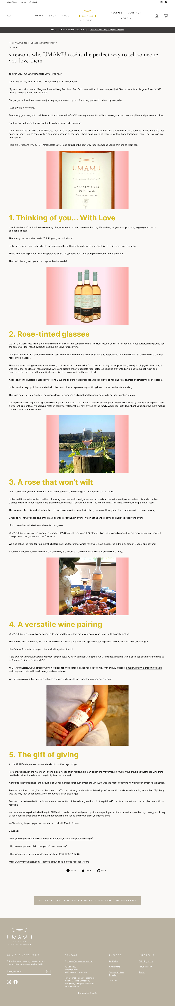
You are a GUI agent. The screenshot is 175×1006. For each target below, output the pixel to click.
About (66, 15)
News (23, 2)
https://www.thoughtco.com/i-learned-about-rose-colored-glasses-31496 (49, 861)
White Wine (114, 967)
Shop (53, 15)
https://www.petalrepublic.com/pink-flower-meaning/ (38, 846)
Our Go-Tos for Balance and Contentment (35, 43)
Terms (142, 972)
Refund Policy (145, 967)
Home (39, 15)
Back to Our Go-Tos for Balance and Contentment (89, 900)
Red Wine (113, 961)
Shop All (113, 980)
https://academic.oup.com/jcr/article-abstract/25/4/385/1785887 (44, 854)
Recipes (117, 12)
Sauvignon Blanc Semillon (116, 973)
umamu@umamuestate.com (80, 961)
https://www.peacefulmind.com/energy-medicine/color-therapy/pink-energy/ (51, 838)
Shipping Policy (146, 961)
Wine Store (12, 2)
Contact (33, 2)
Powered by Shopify (87, 993)
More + (125, 18)
